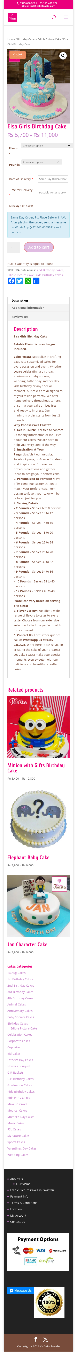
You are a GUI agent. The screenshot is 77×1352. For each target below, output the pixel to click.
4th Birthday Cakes (20, 998)
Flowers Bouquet (18, 1066)
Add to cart (38, 247)
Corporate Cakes (18, 1041)
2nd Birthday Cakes (50, 270)
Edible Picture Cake (49, 39)
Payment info (19, 1196)
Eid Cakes (14, 1054)
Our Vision (23, 1184)
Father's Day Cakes (20, 1060)
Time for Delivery (20, 192)
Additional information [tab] (28, 308)
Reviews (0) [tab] (20, 317)
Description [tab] (20, 300)
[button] (63, 55)
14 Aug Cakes (16, 973)
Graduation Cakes (19, 1085)
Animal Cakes (16, 1004)
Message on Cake (21, 206)
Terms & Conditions (23, 1203)
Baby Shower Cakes (20, 1017)
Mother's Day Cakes (20, 1117)
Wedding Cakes (18, 1155)
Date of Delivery (21, 179)
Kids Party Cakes (18, 1098)
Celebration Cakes (19, 1034)
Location (16, 1209)
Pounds (14, 165)
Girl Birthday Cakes (20, 1079)
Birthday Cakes (26, 39)
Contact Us (17, 1222)
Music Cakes (15, 1123)
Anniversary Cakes (20, 1011)
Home (11, 39)
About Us (16, 1179)
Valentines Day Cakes (22, 1148)
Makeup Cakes (17, 1104)
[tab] (38, 312)
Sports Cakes (16, 1142)
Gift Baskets (15, 1072)
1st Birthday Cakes (20, 979)
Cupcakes (14, 1047)
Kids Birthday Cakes (49, 275)
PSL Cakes (14, 1129)
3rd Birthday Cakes (20, 992)
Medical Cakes (17, 1110)
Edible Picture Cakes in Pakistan (32, 1190)
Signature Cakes (18, 1136)
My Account (18, 1215)
